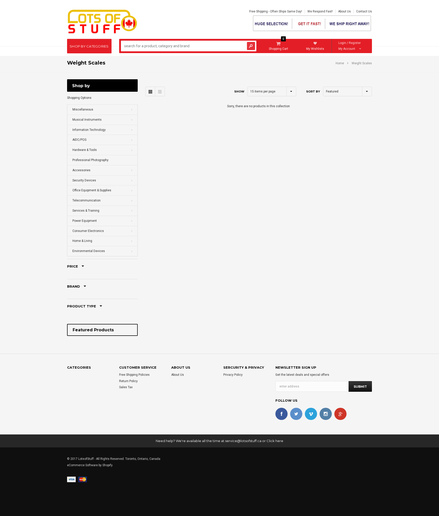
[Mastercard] (82, 479)
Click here (274, 441)
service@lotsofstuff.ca (243, 441)
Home (340, 63)
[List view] (160, 91)
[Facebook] (281, 414)
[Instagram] (326, 414)
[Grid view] (150, 91)
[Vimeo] (311, 414)
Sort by (313, 91)
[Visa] (71, 479)
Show (239, 91)
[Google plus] (340, 414)
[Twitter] (296, 414)
